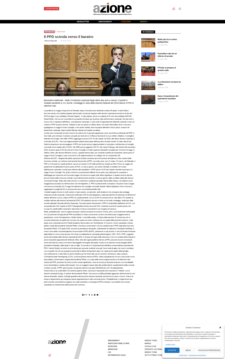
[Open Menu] (51, 8)
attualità (49, 32)
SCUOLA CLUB (150, 346)
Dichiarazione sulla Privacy (197, 355)
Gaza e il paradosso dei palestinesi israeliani (168, 97)
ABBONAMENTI (105, 22)
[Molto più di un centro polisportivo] (148, 43)
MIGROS (148, 343)
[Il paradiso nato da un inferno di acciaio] (148, 57)
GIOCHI (143, 22)
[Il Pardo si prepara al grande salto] (148, 71)
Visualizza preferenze (209, 350)
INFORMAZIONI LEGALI (117, 355)
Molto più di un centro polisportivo (167, 40)
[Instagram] (173, 8)
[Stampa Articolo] (83, 295)
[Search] (180, 9)
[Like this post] (86, 295)
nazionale (61, 32)
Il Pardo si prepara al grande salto (167, 69)
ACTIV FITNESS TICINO (154, 355)
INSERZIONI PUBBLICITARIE (118, 343)
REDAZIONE (112, 346)
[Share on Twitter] (92, 295)
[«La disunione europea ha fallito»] (148, 85)
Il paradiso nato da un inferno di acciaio (167, 55)
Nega (188, 350)
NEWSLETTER (83, 22)
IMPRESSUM (112, 349)
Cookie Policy (183, 355)
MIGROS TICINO (151, 340)
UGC (109, 352)
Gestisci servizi (170, 344)
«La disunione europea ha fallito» (169, 83)
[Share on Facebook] (89, 295)
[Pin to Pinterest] (95, 295)
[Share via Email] (97, 295)
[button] (220, 327)
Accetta (172, 350)
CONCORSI (126, 22)
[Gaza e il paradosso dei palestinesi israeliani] (148, 99)
